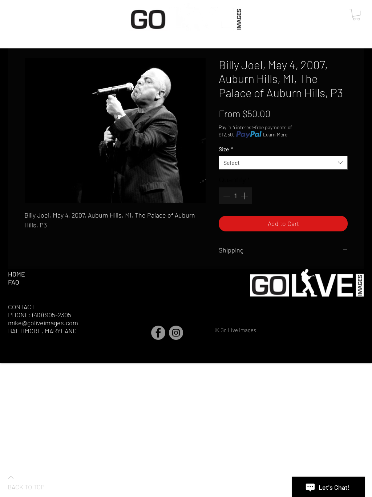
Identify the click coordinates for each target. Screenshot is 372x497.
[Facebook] (158, 333)
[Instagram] (176, 333)
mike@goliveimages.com (43, 323)
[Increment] (245, 196)
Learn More (275, 134)
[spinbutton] (235, 196)
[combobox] (283, 163)
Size (226, 149)
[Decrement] (226, 196)
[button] (356, 14)
